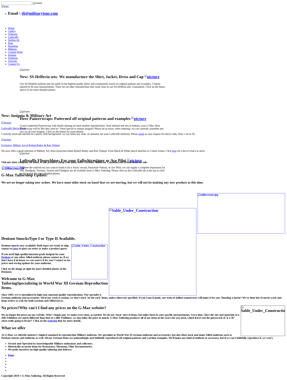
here (174, 150)
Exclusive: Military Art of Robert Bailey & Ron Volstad (30, 145)
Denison (5, 257)
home (11, 355)
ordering (52, 320)
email (141, 134)
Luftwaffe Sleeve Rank (13, 128)
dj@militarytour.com (40, 13)
